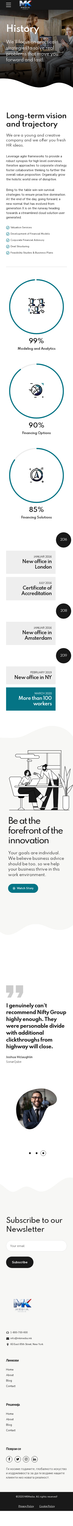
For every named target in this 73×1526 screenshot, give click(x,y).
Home (10, 1370)
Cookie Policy (47, 1506)
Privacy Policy (26, 1506)
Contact (10, 1386)
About (10, 1375)
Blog (9, 1381)
